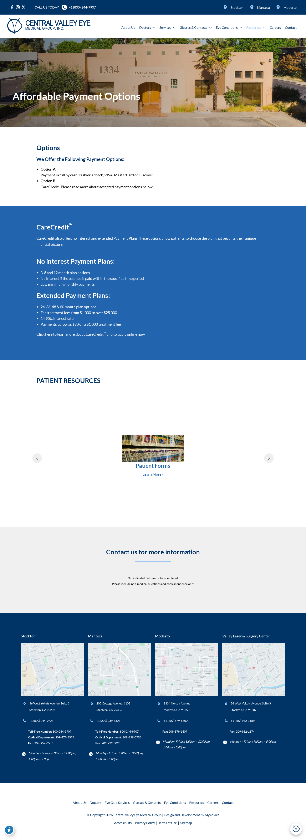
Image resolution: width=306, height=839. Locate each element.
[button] (153, 27)
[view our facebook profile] (12, 7)
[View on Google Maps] (52, 669)
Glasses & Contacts (147, 802)
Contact (228, 802)
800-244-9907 (62, 731)
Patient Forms (153, 465)
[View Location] (226, 7)
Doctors (95, 802)
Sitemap (186, 823)
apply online (127, 334)
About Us (79, 802)
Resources (196, 802)
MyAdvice (212, 815)
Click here (44, 334)
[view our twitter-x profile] (23, 7)
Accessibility (123, 823)
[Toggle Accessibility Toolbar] (9, 830)
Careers (213, 802)
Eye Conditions (175, 802)
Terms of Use (167, 823)
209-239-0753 (132, 737)
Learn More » (153, 474)
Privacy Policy (144, 823)
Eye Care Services (117, 802)
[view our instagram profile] (18, 7)
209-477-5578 (64, 737)
